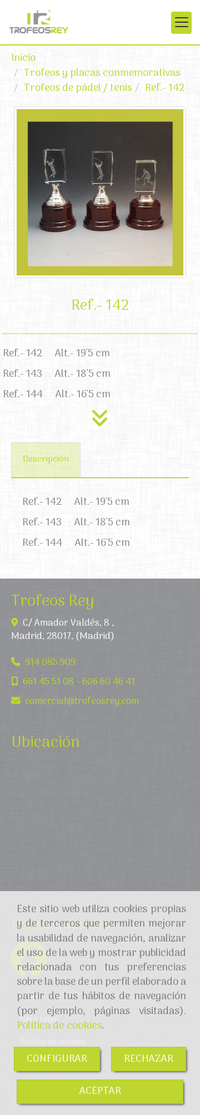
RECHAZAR (148, 1059)
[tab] (46, 460)
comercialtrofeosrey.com (82, 701)
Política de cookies (59, 1025)
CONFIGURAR (57, 1059)
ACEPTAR (100, 1091)
